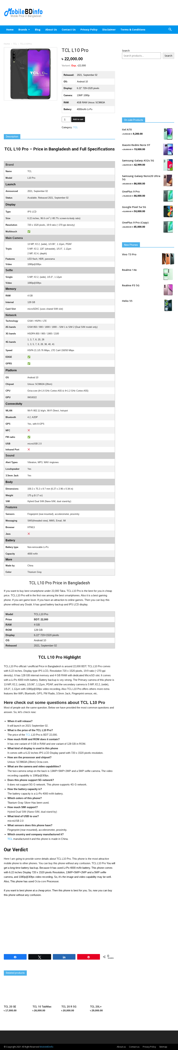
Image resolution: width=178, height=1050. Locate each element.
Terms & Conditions (132, 29)
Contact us (69, 29)
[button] (170, 30)
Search (126, 50)
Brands (22, 29)
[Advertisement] (111, 12)
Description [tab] (12, 136)
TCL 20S (82, 967)
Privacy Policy (89, 29)
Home (10, 29)
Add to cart (78, 119)
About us (51, 29)
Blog (38, 29)
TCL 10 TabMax (49, 967)
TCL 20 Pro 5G (12, 967)
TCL (15, 43)
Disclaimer (109, 29)
